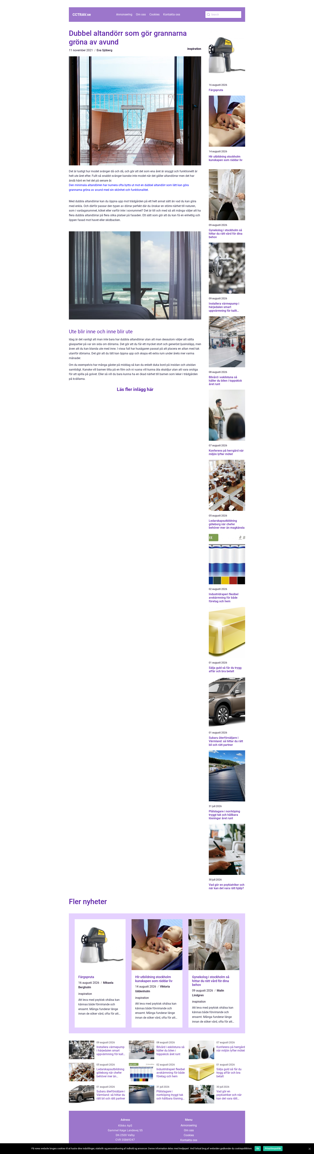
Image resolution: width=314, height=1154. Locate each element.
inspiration (194, 49)
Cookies (154, 14)
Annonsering (124, 14)
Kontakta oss (171, 14)
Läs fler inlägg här (135, 389)
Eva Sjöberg (104, 50)
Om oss (141, 14)
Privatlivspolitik (273, 1148)
